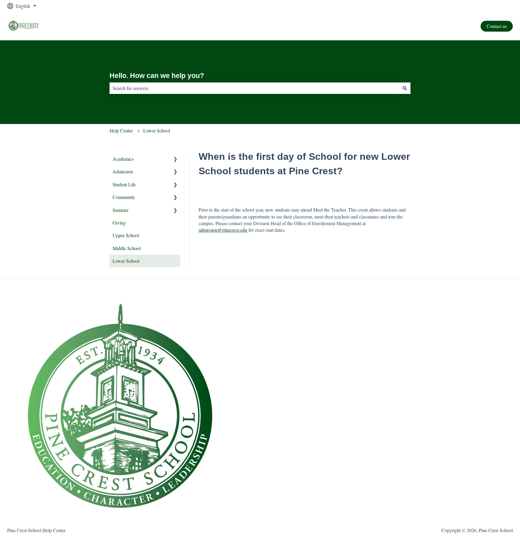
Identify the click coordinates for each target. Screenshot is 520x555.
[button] (175, 159)
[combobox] (254, 88)
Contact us (497, 26)
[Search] (404, 88)
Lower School (156, 130)
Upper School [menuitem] (126, 235)
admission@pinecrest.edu (223, 230)
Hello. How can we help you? (157, 75)
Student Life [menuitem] (124, 184)
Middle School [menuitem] (127, 248)
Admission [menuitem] (123, 171)
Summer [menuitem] (120, 210)
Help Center (121, 130)
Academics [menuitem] (123, 159)
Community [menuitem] (124, 197)
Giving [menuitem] (119, 222)
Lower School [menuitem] (126, 261)
